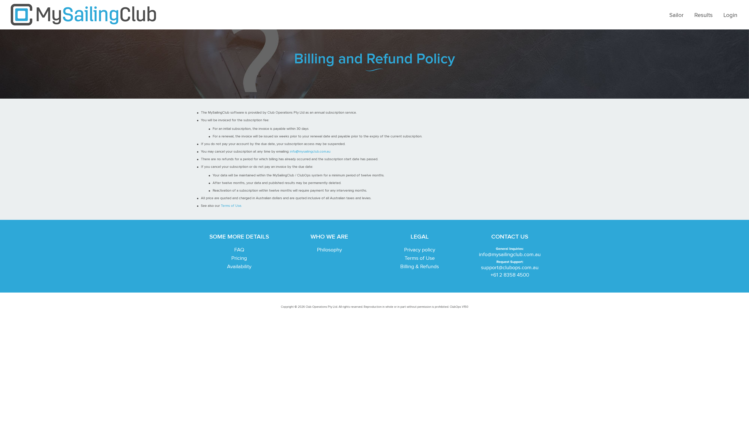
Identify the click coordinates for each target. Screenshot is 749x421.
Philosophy (329, 250)
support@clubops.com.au (510, 267)
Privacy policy (419, 250)
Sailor (676, 15)
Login (730, 15)
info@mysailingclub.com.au (310, 151)
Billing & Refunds (419, 266)
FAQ (239, 250)
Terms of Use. (231, 206)
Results (703, 15)
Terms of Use (420, 258)
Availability (239, 266)
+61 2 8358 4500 (510, 275)
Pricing (239, 258)
